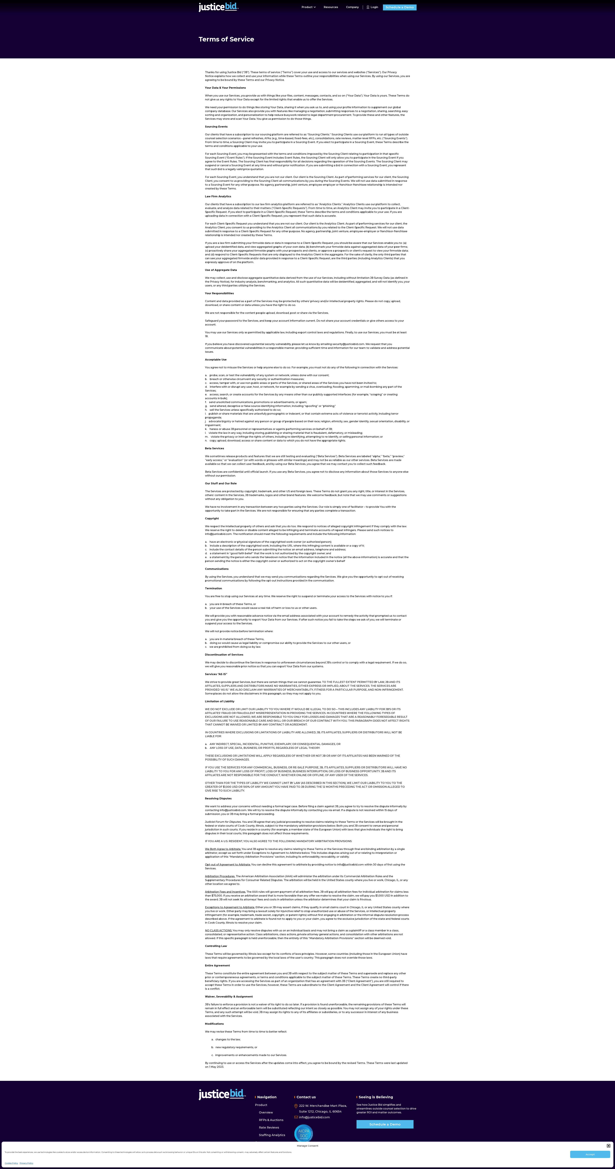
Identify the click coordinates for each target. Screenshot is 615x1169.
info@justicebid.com (218, 534)
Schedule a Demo (400, 7)
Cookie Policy (11, 1163)
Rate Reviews (269, 1127)
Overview (266, 1112)
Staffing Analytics (272, 1135)
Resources (331, 7)
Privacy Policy (26, 1163)
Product (307, 7)
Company (352, 7)
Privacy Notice (274, 79)
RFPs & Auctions (271, 1120)
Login (374, 7)
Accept (590, 1154)
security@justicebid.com (348, 344)
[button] (608, 1145)
